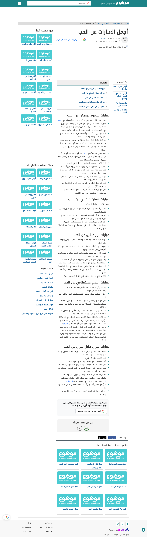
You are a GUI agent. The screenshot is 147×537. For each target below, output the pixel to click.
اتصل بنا (28, 523)
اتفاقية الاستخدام (25, 527)
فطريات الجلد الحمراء (44, 300)
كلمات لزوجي (47, 287)
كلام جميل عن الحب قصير (121, 104)
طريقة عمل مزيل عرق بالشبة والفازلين (37, 313)
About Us (49, 531)
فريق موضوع (26, 531)
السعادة (69, 381)
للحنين (85, 153)
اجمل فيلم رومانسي (45, 278)
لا (79, 428)
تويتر (104, 438)
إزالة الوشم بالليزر (46, 296)
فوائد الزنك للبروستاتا (44, 304)
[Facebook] (127, 524)
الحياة (104, 381)
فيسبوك (113, 438)
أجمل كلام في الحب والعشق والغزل (121, 96)
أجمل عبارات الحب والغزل (120, 88)
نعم (86, 428)
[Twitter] (122, 524)
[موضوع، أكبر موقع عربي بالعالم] (122, 3)
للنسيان (66, 323)
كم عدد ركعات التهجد (44, 291)
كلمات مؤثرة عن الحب (120, 111)
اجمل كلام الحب (46, 273)
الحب (60, 120)
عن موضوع (48, 523)
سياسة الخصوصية (46, 527)
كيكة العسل (48, 309)
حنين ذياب (102, 38)
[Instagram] (118, 524)
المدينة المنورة (47, 282)
